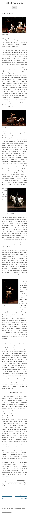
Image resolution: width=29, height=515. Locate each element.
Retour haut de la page (7, 512)
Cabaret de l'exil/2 (18, 482)
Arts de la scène (20, 480)
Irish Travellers (9, 484)
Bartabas (11, 482)
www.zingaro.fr (6, 476)
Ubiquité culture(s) (14, 3)
